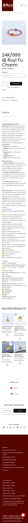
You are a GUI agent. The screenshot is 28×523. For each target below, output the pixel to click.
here (10, 470)
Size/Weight (5, 72)
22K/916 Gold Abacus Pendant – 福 (7, 356)
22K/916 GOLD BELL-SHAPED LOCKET (7, 327)
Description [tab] (5, 112)
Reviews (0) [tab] (5, 120)
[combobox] (14, 75)
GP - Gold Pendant (13, 100)
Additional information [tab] (9, 116)
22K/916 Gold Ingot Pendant (19, 355)
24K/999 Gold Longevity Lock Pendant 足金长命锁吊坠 (20, 329)
